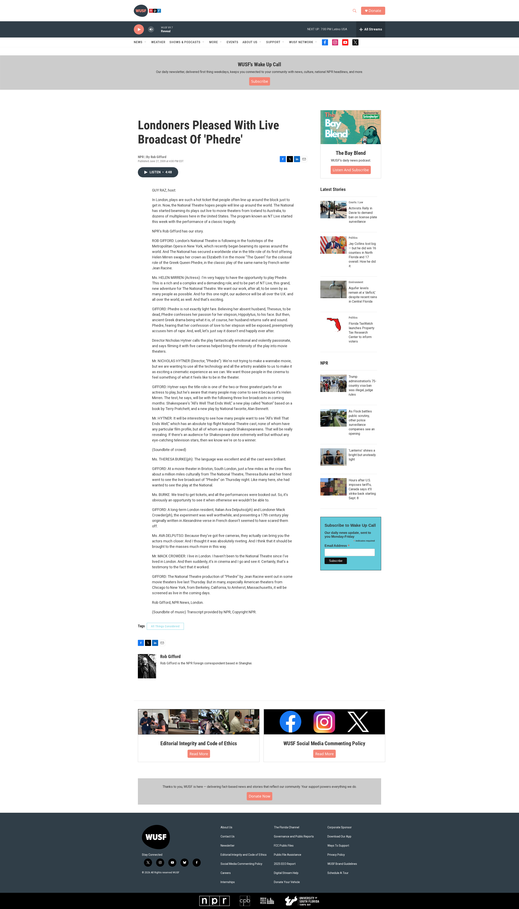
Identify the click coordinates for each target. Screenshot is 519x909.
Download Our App (339, 836)
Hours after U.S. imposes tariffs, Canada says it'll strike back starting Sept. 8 (362, 489)
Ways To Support (338, 845)
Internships (228, 882)
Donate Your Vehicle (287, 882)
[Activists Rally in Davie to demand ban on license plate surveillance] (333, 209)
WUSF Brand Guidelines (342, 863)
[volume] (151, 29)
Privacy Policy (336, 854)
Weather (158, 42)
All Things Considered (165, 626)
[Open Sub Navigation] (145, 42)
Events (232, 42)
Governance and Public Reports (294, 836)
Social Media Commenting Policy (241, 863)
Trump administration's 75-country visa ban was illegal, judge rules (362, 385)
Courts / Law (356, 202)
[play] (139, 29)
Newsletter (228, 845)
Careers (226, 873)
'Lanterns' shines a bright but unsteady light (362, 455)
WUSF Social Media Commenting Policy (324, 743)
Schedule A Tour (338, 873)
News (138, 42)
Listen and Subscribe (351, 169)
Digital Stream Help (286, 873)
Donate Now (259, 796)
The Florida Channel (286, 827)
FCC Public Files (284, 845)
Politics (353, 237)
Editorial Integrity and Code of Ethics (198, 743)
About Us (226, 827)
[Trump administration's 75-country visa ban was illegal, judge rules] (333, 383)
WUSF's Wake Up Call (259, 64)
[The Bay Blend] (351, 127)
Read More (199, 753)
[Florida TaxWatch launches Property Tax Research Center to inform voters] (333, 325)
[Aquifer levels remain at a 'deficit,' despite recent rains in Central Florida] (333, 289)
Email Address (337, 545)
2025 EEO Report (285, 863)
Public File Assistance (287, 854)
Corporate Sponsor (339, 827)
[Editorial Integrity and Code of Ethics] (198, 721)
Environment (356, 282)
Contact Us (228, 836)
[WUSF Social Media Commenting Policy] (324, 721)
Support (273, 42)
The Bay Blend (351, 153)
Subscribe (259, 81)
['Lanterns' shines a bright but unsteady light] (333, 457)
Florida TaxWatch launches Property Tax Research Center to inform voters (361, 332)
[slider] (157, 29)
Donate (375, 11)
